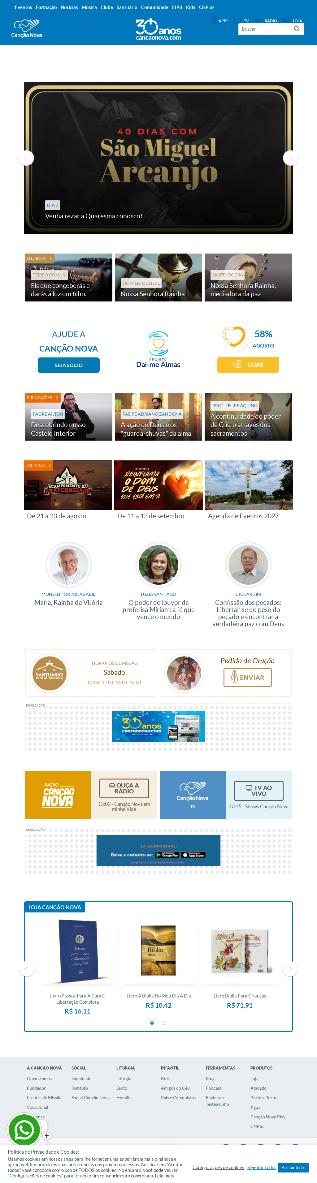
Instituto (80, 1088)
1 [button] (152, 1023)
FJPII (177, 7)
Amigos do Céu (175, 1088)
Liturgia (36, 258)
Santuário (127, 7)
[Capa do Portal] (158, 27)
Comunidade (154, 7)
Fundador (36, 1088)
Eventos (35, 465)
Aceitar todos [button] (294, 1167)
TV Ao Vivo (261, 790)
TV (246, 21)
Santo (121, 1088)
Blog (210, 1078)
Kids (165, 1078)
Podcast (213, 1088)
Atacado (258, 1088)
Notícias (69, 7)
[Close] (46, 1136)
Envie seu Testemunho (217, 1101)
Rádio (271, 21)
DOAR (255, 364)
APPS (223, 21)
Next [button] (290, 158)
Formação (46, 7)
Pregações (39, 397)
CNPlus (257, 1126)
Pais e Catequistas (178, 1097)
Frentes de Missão (44, 1097)
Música (89, 7)
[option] (77, 969)
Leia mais (164, 1175)
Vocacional (37, 1107)
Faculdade (81, 1078)
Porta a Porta (263, 1097)
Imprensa (36, 1116)
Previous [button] (26, 158)
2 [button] (164, 1023)
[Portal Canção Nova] (26, 29)
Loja (254, 1078)
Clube (107, 7)
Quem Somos (39, 1078)
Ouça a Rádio (127, 788)
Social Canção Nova (91, 1097)
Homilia (124, 1097)
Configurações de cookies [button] (218, 1167)
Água (255, 1107)
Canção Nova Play (267, 1116)
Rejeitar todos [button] (261, 1167)
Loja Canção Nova (54, 907)
